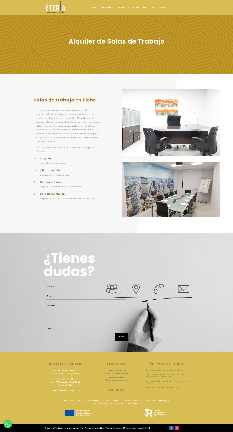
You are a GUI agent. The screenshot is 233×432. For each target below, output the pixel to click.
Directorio (149, 7)
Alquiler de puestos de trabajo (116, 374)
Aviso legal (78, 428)
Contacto (164, 7)
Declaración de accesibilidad (137, 428)
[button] (8, 424)
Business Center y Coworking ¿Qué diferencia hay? (166, 382)
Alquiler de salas (116, 377)
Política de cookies (114, 428)
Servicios (105, 7)
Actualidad (134, 7)
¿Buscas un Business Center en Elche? (163, 387)
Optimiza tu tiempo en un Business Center (165, 370)
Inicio (94, 7)
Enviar (121, 337)
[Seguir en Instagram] (177, 428)
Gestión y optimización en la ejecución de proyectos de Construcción (165, 375)
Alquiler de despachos (116, 370)
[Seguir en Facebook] (171, 428)
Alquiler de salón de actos (116, 380)
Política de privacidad (94, 428)
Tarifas (121, 7)
